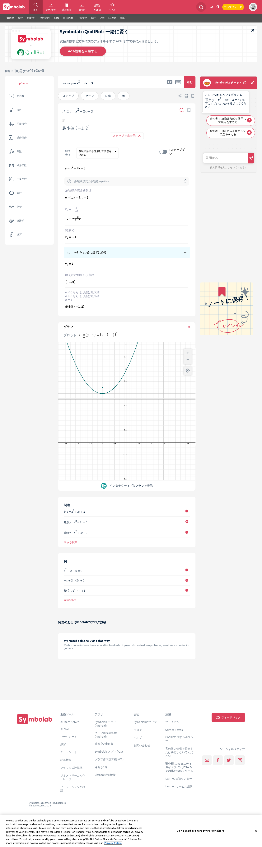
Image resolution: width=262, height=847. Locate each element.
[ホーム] (34, 724)
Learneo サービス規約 (179, 786)
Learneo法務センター (178, 778)
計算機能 (66, 759)
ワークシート (68, 736)
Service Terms (174, 729)
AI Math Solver (69, 722)
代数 (19, 109)
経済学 (20, 220)
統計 (19, 193)
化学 (19, 206)
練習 (63, 744)
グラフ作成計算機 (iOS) (109, 759)
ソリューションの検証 (72, 788)
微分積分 (22, 137)
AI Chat (65, 729)
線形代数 (22, 165)
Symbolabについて (145, 722)
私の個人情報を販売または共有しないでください (179, 752)
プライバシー (173, 722)
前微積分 (22, 123)
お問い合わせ (142, 745)
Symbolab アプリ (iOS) (109, 751)
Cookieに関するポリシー (179, 738)
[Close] (256, 830)
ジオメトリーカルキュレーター (72, 777)
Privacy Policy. (113, 843)
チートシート (68, 752)
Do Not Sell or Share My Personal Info (200, 830)
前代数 (20, 96)
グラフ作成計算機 (71, 767)
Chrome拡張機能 (105, 774)
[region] (131, 831)
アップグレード (233, 6)
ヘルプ (138, 737)
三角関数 (22, 179)
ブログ (138, 729)
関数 (19, 151)
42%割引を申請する (83, 51)
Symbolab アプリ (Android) (105, 723)
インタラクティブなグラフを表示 (131, 485)
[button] (169, 84)
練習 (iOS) (101, 767)
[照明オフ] (218, 6)
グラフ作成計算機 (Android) (106, 734)
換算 (19, 234)
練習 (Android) (104, 743)
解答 (7, 70)
